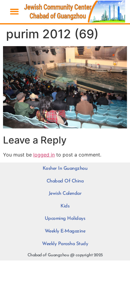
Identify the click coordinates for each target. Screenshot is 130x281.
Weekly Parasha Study (65, 244)
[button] (14, 12)
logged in (44, 155)
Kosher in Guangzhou (65, 168)
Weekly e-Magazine (65, 231)
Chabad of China (65, 181)
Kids (65, 206)
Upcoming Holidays (65, 218)
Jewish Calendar (65, 193)
